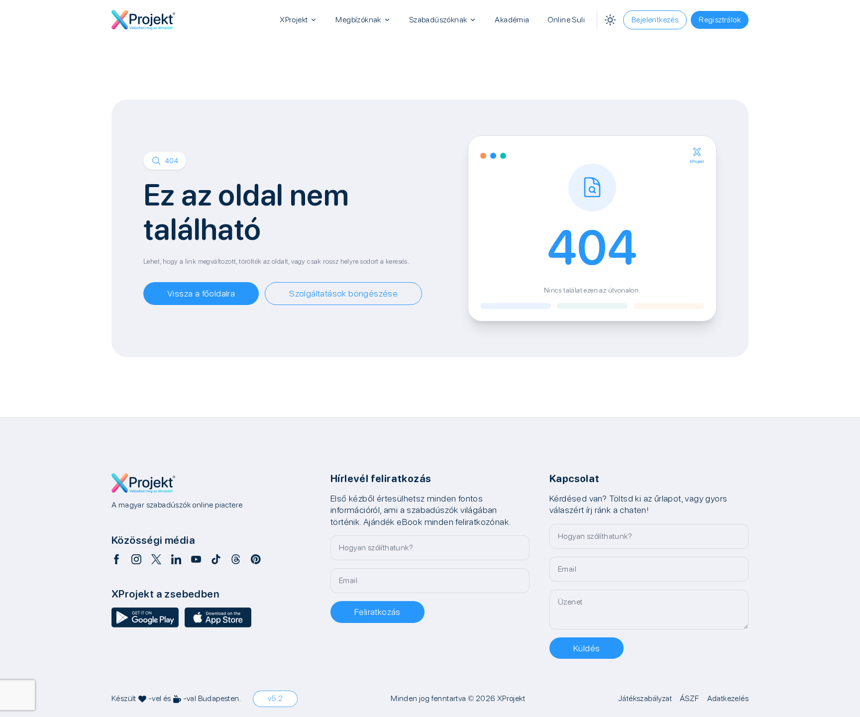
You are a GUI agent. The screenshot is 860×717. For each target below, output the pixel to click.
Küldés (586, 648)
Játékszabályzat (645, 698)
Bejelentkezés (655, 19)
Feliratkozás (377, 612)
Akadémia (512, 19)
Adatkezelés (728, 698)
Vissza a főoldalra (201, 293)
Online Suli (566, 19)
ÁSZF (689, 698)
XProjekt (294, 19)
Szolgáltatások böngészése (343, 293)
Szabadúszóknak (438, 19)
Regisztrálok (720, 19)
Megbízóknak (358, 19)
